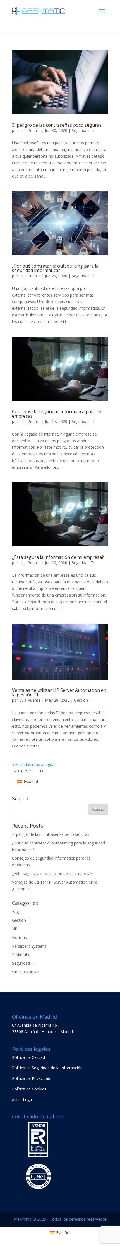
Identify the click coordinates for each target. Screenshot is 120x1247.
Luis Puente (29, 130)
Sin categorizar (25, 971)
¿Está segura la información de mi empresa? (58, 557)
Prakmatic (21, 954)
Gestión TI (83, 700)
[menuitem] (27, 781)
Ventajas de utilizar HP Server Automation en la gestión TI (59, 692)
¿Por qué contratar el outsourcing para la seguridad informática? (55, 268)
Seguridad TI (83, 130)
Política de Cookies (29, 1089)
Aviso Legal (22, 1099)
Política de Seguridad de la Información (47, 1067)
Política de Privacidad (31, 1078)
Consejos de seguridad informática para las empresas (57, 413)
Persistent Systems (29, 946)
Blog (16, 911)
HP (14, 928)
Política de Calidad (28, 1057)
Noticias (19, 937)
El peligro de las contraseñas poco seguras (57, 125)
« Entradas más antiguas (34, 764)
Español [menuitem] (31, 781)
